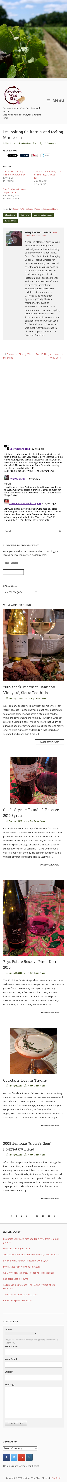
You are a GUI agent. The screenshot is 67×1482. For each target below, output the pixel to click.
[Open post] (33, 645)
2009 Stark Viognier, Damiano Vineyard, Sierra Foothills (31, 1254)
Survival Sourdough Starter (17, 1248)
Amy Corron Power (30, 143)
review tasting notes (43, 215)
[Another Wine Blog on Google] (21, 1457)
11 (43, 1216)
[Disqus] (33, 402)
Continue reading (49, 742)
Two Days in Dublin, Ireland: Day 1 (20, 1294)
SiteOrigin (56, 1478)
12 (49, 1216)
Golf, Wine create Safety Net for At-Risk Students (28, 1272)
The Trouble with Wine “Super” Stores (14, 191)
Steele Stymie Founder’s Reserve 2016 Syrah (25, 1260)
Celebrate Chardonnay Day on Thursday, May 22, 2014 (47, 174)
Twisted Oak (10, 221)
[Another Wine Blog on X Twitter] (14, 1457)
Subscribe (13, 572)
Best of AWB (18, 208)
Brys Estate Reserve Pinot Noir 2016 (21, 1266)
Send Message (16, 1423)
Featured (29, 208)
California (24, 215)
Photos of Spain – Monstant (17, 1300)
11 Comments (49, 143)
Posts (37, 208)
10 (37, 1216)
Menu (57, 100)
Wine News (52, 208)
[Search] (60, 531)
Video (43, 208)
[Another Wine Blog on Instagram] (29, 1457)
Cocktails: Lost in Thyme (25, 1080)
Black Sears (10, 215)
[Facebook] (6, 1457)
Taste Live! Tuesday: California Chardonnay (14, 173)
